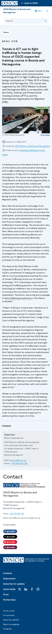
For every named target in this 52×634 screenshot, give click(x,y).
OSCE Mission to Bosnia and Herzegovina (16, 11)
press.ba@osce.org (18, 460)
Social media (9, 589)
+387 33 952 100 (16, 513)
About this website (11, 620)
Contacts (7, 573)
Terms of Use (9, 611)
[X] (20, 589)
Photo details (45, 135)
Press (6, 594)
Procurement (8, 615)
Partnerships (9, 599)
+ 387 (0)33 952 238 (19, 463)
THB (37, 393)
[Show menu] (47, 11)
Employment (9, 578)
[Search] (45, 21)
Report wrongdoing (11, 624)
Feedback (7, 629)
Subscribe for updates (14, 583)
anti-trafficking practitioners (18, 298)
